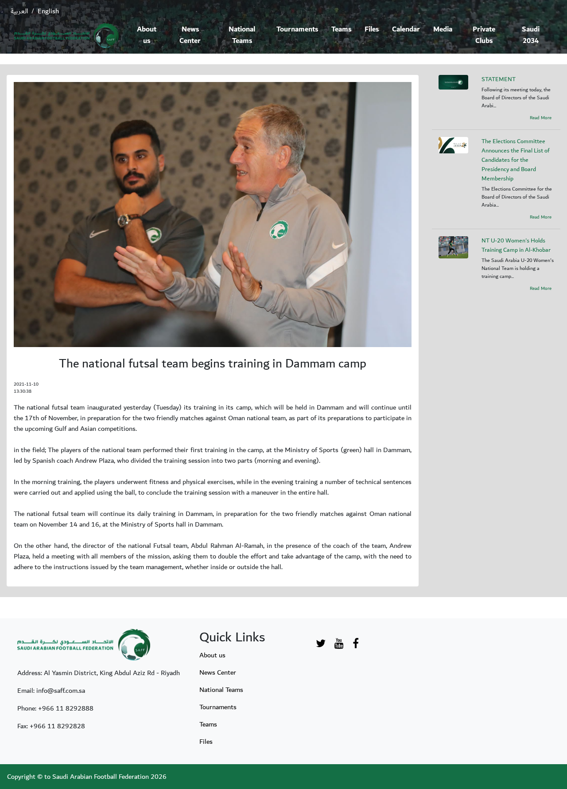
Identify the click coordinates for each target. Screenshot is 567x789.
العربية (19, 11)
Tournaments (297, 29)
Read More (540, 118)
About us (146, 35)
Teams (341, 29)
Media (442, 29)
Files (372, 29)
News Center (190, 35)
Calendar (406, 29)
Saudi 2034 (531, 35)
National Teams (242, 35)
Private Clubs (484, 35)
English (48, 11)
